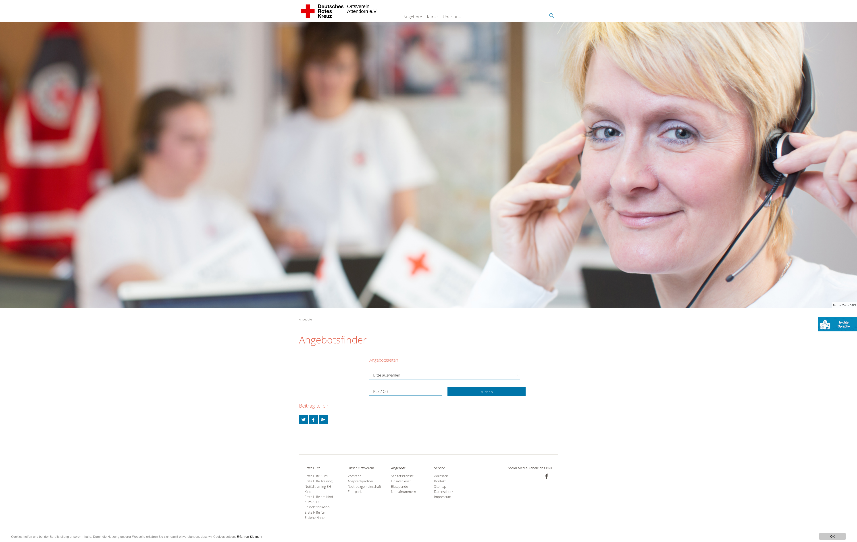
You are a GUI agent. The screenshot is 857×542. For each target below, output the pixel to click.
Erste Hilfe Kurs (316, 476)
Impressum (442, 497)
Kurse (432, 16)
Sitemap (440, 486)
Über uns (452, 16)
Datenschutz (443, 492)
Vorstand (355, 476)
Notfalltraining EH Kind (318, 489)
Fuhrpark (355, 492)
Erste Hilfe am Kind (319, 497)
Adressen (441, 476)
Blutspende (399, 486)
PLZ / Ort (381, 391)
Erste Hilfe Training (319, 481)
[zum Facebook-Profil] (546, 476)
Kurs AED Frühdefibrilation (317, 504)
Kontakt (440, 481)
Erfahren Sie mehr (249, 536)
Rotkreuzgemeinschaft (364, 486)
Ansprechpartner (360, 481)
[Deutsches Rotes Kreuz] (322, 11)
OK (832, 536)
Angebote (413, 16)
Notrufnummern (403, 492)
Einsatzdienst (401, 481)
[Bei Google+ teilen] (323, 419)
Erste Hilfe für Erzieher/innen (316, 515)
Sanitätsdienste (402, 476)
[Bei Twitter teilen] (303, 419)
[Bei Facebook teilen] (313, 419)
